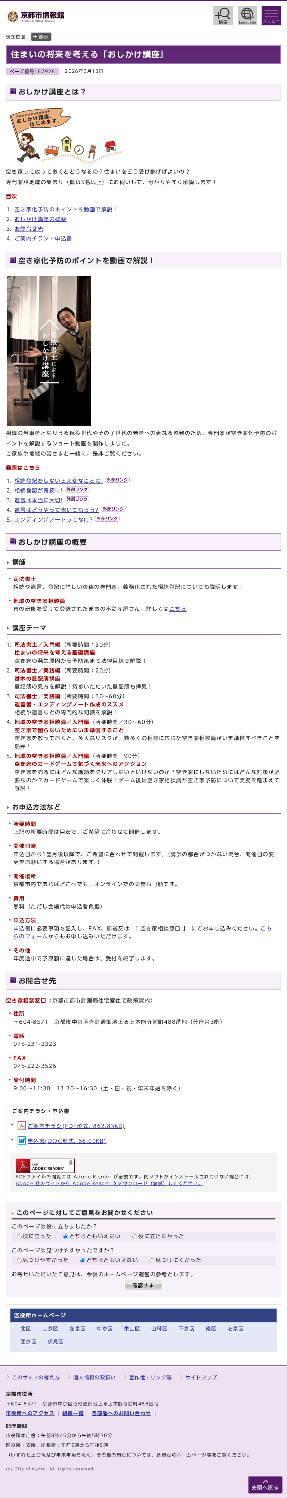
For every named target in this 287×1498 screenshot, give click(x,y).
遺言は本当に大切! (39, 500)
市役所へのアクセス (30, 1413)
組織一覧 (73, 1413)
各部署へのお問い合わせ (121, 1413)
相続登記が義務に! (39, 490)
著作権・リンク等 (150, 1377)
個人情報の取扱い (94, 1377)
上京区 (51, 1328)
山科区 (159, 1328)
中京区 (105, 1328)
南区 (211, 1328)
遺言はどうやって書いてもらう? (57, 510)
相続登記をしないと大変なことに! (59, 481)
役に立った (37, 1236)
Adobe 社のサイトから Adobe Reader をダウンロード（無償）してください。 (109, 1183)
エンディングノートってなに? (54, 519)
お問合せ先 (29, 228)
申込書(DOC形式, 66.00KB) (67, 1141)
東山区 (132, 1328)
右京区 (236, 1328)
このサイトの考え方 (36, 1377)
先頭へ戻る (265, 1487)
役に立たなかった (161, 1236)
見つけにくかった (178, 1260)
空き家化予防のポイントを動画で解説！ (66, 209)
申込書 (22, 928)
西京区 (29, 1341)
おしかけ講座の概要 (41, 219)
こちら (177, 609)
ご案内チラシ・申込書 (43, 238)
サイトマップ (201, 1377)
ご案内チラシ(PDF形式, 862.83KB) (76, 1126)
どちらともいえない (95, 1236)
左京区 (78, 1328)
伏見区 (56, 1341)
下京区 (187, 1328)
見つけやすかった (46, 1260)
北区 (26, 1328)
